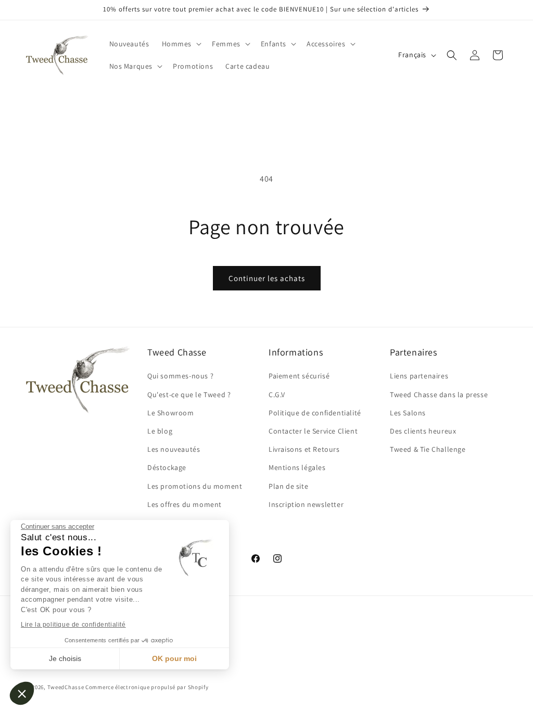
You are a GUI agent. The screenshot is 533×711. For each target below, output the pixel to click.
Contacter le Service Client (313, 431)
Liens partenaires (419, 375)
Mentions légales (297, 467)
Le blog (159, 431)
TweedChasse (65, 687)
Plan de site (288, 486)
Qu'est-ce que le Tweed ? (189, 394)
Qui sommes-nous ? (180, 375)
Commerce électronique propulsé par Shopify (146, 687)
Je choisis (65, 658)
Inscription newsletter (306, 504)
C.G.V (277, 394)
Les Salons (408, 412)
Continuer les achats (267, 278)
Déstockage (166, 467)
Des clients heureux (423, 431)
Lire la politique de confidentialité (73, 624)
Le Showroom (170, 412)
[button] (21, 693)
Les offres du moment (184, 504)
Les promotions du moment (194, 486)
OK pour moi (174, 658)
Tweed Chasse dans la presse (439, 394)
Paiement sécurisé (299, 375)
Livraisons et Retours (304, 449)
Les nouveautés (173, 449)
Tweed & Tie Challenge (428, 449)
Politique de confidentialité (315, 412)
